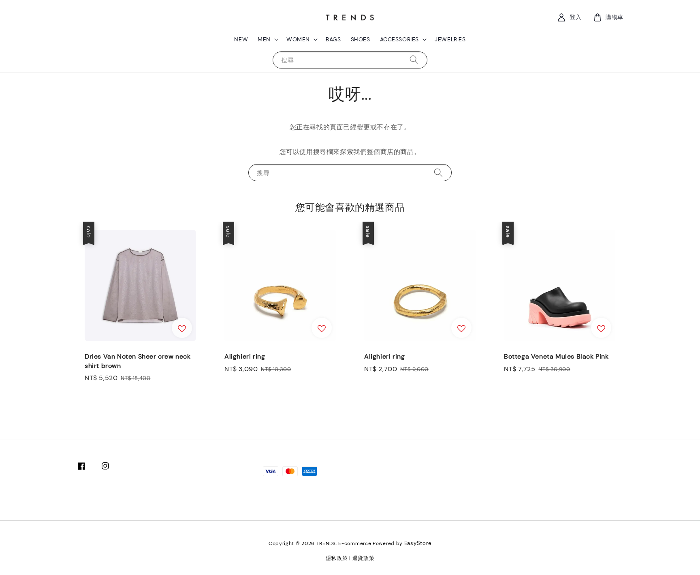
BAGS (333, 39)
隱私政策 (337, 558)
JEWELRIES (450, 39)
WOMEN (298, 39)
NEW (241, 39)
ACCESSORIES (399, 39)
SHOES (360, 39)
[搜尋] (414, 60)
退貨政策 (363, 558)
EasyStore (417, 543)
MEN (264, 39)
